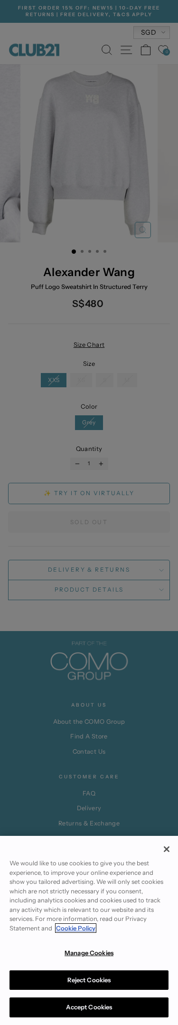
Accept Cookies (89, 1007)
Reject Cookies (89, 980)
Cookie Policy (75, 928)
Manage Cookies (89, 953)
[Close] (166, 849)
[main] (89, 930)
